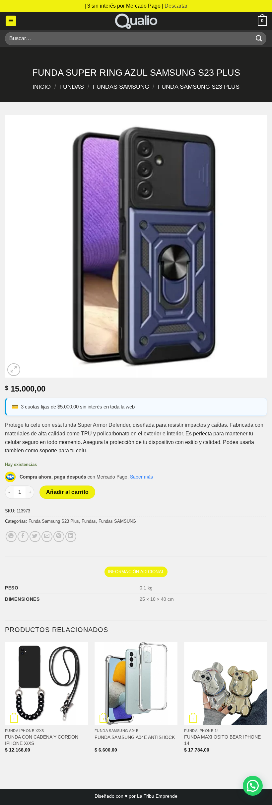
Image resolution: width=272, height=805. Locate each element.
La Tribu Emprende (157, 796)
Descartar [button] (176, 6)
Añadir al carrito (67, 492)
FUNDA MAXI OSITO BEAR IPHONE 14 (222, 740)
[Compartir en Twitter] (35, 536)
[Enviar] (259, 38)
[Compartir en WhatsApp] (11, 536)
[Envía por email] (46, 536)
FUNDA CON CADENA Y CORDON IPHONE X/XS (41, 740)
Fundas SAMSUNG (121, 86)
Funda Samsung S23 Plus (198, 86)
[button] (11, 21)
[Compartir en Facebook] (23, 536)
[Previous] (5, 703)
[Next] (267, 703)
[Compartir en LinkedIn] (70, 536)
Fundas (71, 86)
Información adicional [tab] (136, 571)
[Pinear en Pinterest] (58, 536)
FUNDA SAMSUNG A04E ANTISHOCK (135, 737)
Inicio (42, 86)
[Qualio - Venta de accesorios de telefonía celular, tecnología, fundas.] (136, 21)
